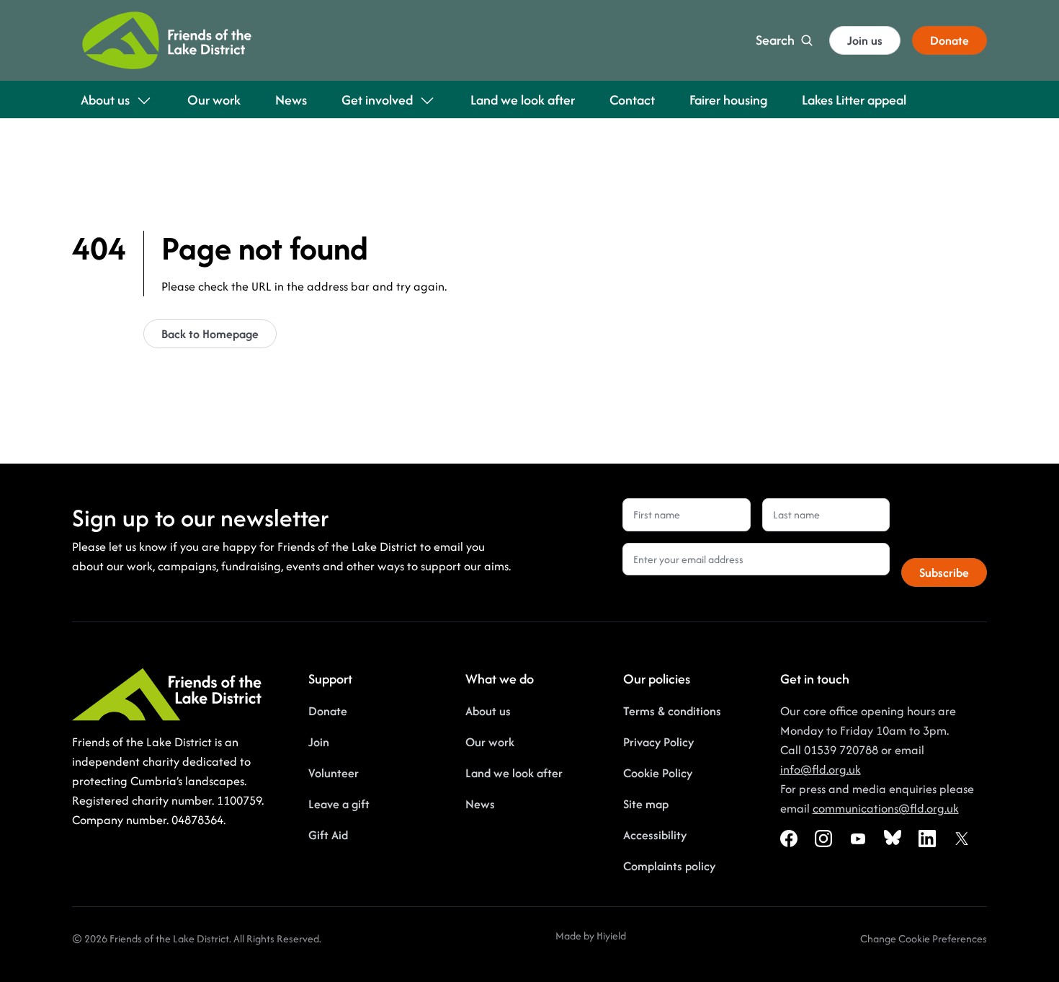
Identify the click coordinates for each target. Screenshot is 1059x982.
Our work (489, 742)
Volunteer (333, 773)
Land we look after (514, 773)
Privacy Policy (658, 742)
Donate (327, 711)
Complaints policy (669, 866)
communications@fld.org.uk (886, 808)
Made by (575, 935)
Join (318, 742)
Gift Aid (328, 835)
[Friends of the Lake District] (167, 40)
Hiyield (611, 935)
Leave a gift (339, 804)
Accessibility (655, 835)
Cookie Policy (657, 773)
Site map (646, 804)
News (480, 804)
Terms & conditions (672, 711)
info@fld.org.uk (820, 769)
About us (488, 711)
